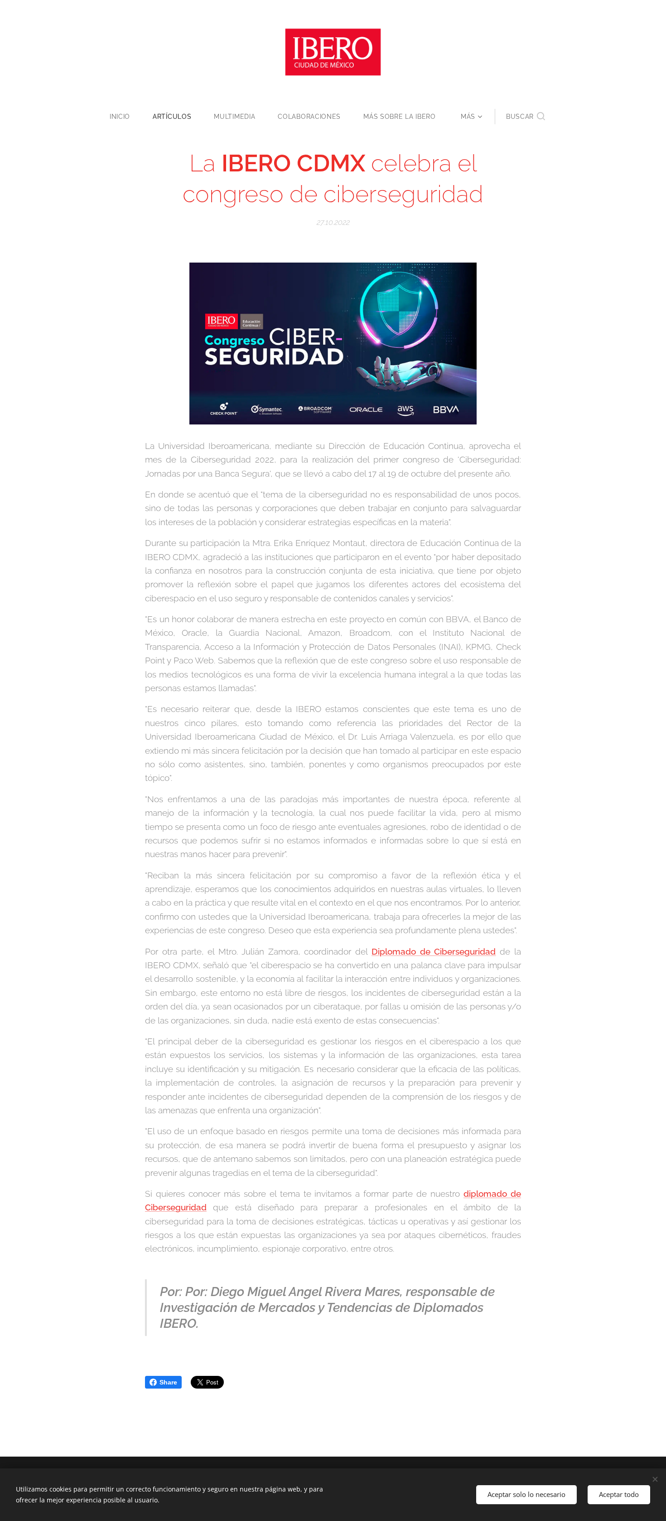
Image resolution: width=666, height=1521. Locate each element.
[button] (525, 116)
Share (168, 1382)
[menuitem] (125, 116)
